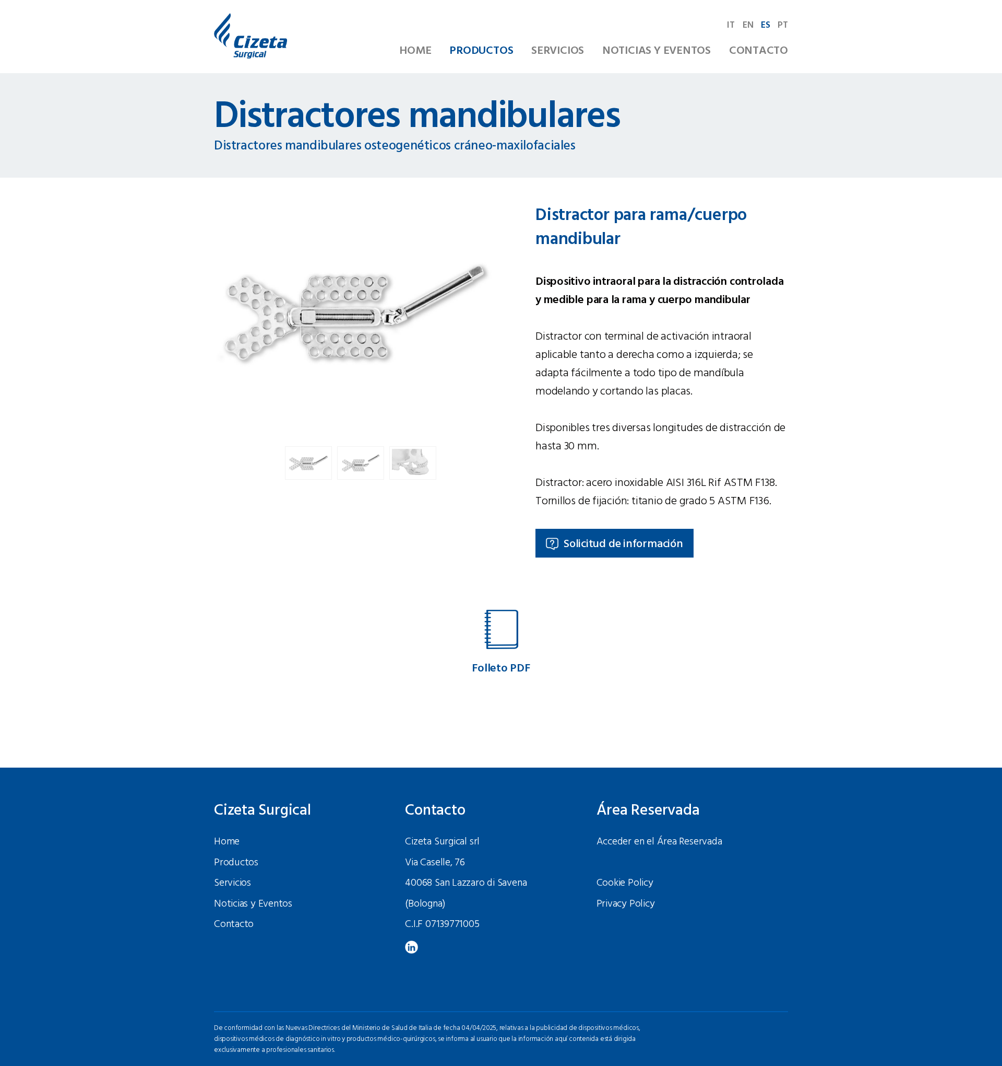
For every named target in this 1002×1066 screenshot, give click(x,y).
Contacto (758, 51)
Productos (481, 51)
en (748, 25)
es (765, 25)
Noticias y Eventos (656, 51)
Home (415, 51)
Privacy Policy (626, 904)
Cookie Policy (625, 883)
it (731, 25)
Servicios (557, 51)
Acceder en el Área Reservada (659, 841)
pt (783, 25)
